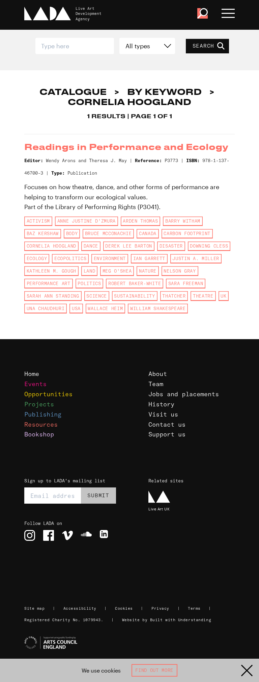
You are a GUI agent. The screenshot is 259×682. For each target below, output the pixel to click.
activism (38, 221)
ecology (37, 258)
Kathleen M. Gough (51, 271)
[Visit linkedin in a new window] (105, 535)
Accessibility (79, 608)
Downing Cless (209, 246)
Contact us (166, 424)
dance (91, 246)
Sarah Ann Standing (53, 296)
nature (147, 271)
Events (35, 384)
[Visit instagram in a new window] (29, 535)
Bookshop (39, 434)
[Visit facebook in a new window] (48, 535)
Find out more (154, 670)
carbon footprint (187, 233)
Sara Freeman (185, 283)
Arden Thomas (140, 221)
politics (89, 283)
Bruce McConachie (108, 233)
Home (31, 374)
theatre (203, 296)
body (72, 233)
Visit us (163, 414)
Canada (147, 233)
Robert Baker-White (134, 283)
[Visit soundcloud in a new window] (86, 535)
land (89, 271)
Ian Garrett (149, 258)
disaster (171, 246)
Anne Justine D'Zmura (86, 221)
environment (110, 258)
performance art (48, 283)
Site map (34, 608)
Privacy (160, 608)
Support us (166, 434)
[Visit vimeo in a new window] (67, 535)
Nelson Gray (180, 271)
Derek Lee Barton (128, 246)
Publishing (42, 414)
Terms (194, 608)
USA (76, 308)
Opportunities (48, 394)
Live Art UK (159, 509)
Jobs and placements (183, 394)
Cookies (124, 608)
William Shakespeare (158, 308)
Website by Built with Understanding (166, 619)
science (96, 296)
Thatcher (173, 296)
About (157, 374)
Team (155, 384)
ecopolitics (70, 258)
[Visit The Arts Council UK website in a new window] (132, 642)
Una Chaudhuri (46, 308)
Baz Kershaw (43, 233)
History (161, 404)
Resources (41, 424)
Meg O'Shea (117, 271)
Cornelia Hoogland (51, 246)
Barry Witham (182, 221)
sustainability (134, 296)
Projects (39, 404)
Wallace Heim (105, 308)
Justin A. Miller (195, 258)
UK (223, 296)
